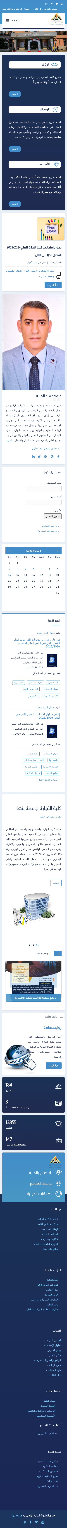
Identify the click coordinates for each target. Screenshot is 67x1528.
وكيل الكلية (52, 1279)
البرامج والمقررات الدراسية (44, 1299)
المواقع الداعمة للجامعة (46, 1244)
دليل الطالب (52, 1289)
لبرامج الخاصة (51, 773)
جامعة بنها (18, 682)
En (36, 8)
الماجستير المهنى (30, 689)
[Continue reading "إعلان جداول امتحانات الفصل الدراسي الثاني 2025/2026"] (53, 731)
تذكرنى (58, 510)
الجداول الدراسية (53, 1340)
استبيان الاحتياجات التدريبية (16, 8)
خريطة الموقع (41, 1183)
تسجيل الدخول (49, 8)
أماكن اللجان (55, 1355)
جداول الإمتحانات (53, 1345)
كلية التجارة (53, 682)
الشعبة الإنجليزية (50, 766)
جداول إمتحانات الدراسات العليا (42, 1309)
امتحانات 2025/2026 (48, 779)
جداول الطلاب (33, 773)
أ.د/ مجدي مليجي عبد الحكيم (47, 448)
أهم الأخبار (32, 262)
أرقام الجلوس (54, 1350)
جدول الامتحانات (50, 689)
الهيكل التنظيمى (50, 1229)
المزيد (15, 94)
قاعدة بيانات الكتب (48, 1471)
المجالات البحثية (50, 1234)
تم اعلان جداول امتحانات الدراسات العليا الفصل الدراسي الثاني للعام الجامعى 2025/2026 (37, 643)
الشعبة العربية (31, 766)
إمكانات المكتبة (50, 1466)
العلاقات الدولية (39, 1193)
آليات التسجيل (51, 1294)
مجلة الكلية (52, 1304)
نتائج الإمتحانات (54, 1370)
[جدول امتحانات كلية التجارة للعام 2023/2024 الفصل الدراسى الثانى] (37, 229)
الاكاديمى (34, 695)
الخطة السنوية (48, 1405)
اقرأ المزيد (53, 1065)
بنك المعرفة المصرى (47, 1486)
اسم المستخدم (54, 482)
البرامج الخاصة (43, 953)
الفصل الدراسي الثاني (34, 760)
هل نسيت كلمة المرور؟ (49, 526)
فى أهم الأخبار (39, 673)
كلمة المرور (55, 496)
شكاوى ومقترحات (49, 1239)
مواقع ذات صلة (50, 1248)
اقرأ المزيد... (53, 285)
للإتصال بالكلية (40, 1173)
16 (9, 574)
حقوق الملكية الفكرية (47, 1476)
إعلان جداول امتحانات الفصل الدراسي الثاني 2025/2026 (38, 716)
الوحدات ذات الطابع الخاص (41, 1410)
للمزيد (56, 882)
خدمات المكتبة (50, 1481)
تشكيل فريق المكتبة (48, 1461)
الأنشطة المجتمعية (45, 1415)
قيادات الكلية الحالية (48, 1219)
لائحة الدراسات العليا (48, 1284)
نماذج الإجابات (54, 1365)
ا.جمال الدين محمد (45, 632)
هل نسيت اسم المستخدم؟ (47, 531)
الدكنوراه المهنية (51, 695)
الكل (58, 953)
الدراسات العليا (35, 682)
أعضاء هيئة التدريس (48, 1433)
